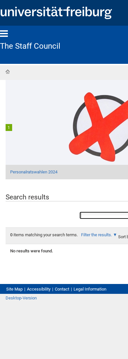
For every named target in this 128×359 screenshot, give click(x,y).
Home (8, 71)
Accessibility (39, 289)
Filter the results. (97, 234)
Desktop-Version (21, 297)
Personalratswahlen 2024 (33, 171)
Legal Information (90, 289)
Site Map (14, 289)
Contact (62, 289)
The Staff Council (30, 46)
